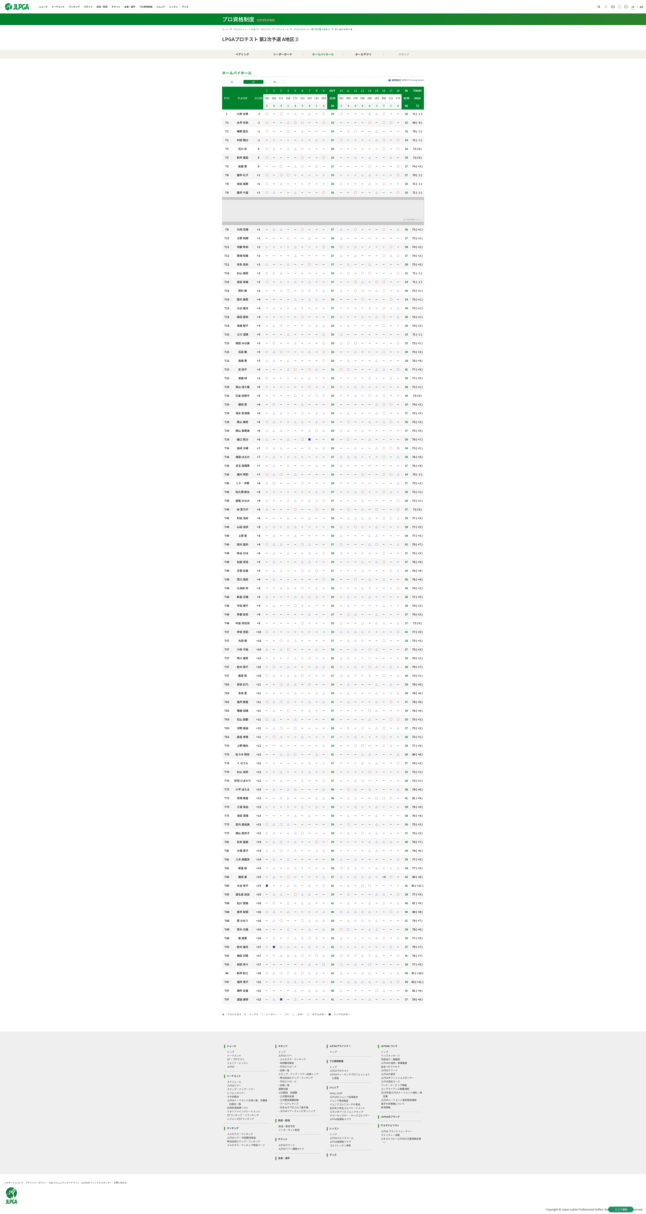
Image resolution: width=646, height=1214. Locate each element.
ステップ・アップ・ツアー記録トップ (298, 1074)
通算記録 (283, 1088)
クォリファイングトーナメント (243, 1111)
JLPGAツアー (234, 1085)
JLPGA (230, 1066)
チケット (116, 6)
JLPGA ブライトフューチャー (396, 1131)
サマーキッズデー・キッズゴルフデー (350, 1115)
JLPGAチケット (286, 1145)
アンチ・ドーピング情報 (394, 1085)
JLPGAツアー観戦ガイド (291, 1148)
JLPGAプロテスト (339, 1070)
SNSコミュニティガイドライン (64, 1182)
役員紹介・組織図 (390, 1059)
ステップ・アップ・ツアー (241, 1089)
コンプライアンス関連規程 (395, 1088)
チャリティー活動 (390, 1135)
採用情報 (385, 1107)
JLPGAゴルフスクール (341, 1138)
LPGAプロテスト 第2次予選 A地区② (312, 29)
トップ (230, 1051)
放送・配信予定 (286, 1126)
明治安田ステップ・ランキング (243, 1141)
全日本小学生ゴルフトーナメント (347, 1108)
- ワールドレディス (288, 1103)
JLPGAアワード (389, 1070)
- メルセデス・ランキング (292, 1059)
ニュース (43, 6)
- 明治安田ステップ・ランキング (295, 1077)
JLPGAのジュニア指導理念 (344, 1097)
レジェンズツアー (236, 1093)
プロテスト (265, 29)
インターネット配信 (289, 1130)
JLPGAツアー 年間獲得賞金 (241, 1137)
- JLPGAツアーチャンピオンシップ (296, 1111)
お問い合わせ (120, 1182)
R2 (253, 81)
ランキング (74, 6)
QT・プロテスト (236, 1059)
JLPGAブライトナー (340, 1045)
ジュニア (160, 6)
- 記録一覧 (283, 1070)
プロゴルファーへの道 (244, 29)
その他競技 (233, 1096)
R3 (275, 81)
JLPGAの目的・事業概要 (394, 1063)
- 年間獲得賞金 (286, 1063)
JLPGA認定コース (390, 1081)
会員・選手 (129, 6)
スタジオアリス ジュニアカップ (346, 1111)
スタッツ (88, 6)
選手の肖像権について (393, 1103)
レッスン (173, 6)
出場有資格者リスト (237, 1107)
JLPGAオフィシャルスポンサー (397, 1077)
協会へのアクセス (390, 1066)
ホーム (225, 29)
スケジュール (282, 29)
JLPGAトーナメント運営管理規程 (399, 1100)
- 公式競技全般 (286, 1096)
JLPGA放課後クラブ (340, 1119)
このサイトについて (14, 1182)
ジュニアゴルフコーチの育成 (345, 1104)
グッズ (185, 6)
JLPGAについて (389, 1045)
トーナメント (58, 6)
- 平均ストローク (287, 1066)
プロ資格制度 (145, 6)
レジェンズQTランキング (240, 1118)
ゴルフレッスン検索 (340, 1145)
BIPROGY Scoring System (413, 80)
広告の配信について (413, 219)
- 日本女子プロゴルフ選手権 (293, 1107)
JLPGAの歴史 (388, 1074)
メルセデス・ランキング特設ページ (246, 1145)
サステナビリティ (390, 1125)
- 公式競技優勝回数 (288, 1100)
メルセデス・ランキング (240, 1134)
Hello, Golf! (336, 1093)
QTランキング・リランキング (243, 1115)
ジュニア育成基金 (339, 1100)
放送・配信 (102, 6)
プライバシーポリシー (36, 1182)
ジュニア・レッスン (237, 1063)
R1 (232, 81)
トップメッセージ (390, 1055)
